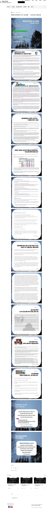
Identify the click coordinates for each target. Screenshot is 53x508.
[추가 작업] (41, 12)
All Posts (8, 6)
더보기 (32, 6)
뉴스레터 (13, 6)
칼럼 (28, 6)
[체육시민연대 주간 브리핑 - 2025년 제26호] (27, 480)
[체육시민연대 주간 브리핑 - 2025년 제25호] (40, 480)
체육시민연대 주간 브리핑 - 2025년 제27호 (12, 485)
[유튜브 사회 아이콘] (12, 507)
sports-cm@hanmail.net (37, 505)
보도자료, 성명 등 (19, 6)
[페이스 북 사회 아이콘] (9, 507)
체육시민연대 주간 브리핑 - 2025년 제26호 (26, 485)
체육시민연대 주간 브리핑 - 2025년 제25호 (39, 485)
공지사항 (24, 6)
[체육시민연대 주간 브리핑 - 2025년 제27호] (13, 480)
